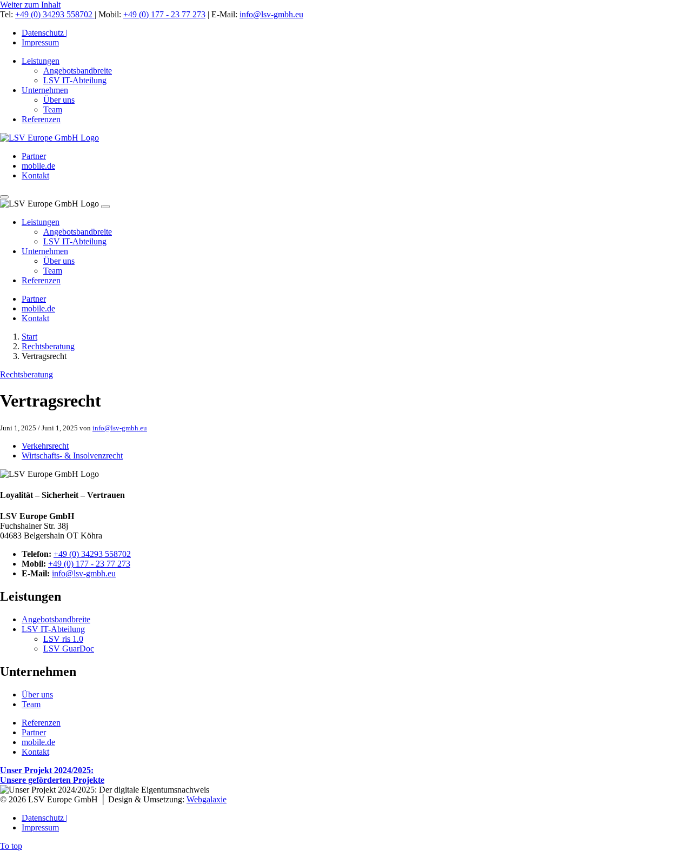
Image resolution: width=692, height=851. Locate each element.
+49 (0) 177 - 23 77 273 (164, 14)
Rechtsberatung (48, 346)
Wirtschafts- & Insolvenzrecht (72, 455)
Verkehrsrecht (45, 445)
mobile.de (38, 165)
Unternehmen (45, 90)
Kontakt (35, 175)
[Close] (105, 206)
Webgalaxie (207, 799)
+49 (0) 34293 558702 (55, 14)
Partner (34, 156)
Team (52, 109)
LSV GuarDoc (68, 648)
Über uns (59, 99)
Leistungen (40, 60)
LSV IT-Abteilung (75, 80)
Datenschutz (45, 32)
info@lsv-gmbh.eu (271, 14)
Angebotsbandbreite (77, 70)
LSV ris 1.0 (63, 638)
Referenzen (41, 119)
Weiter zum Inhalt (30, 4)
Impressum (40, 42)
